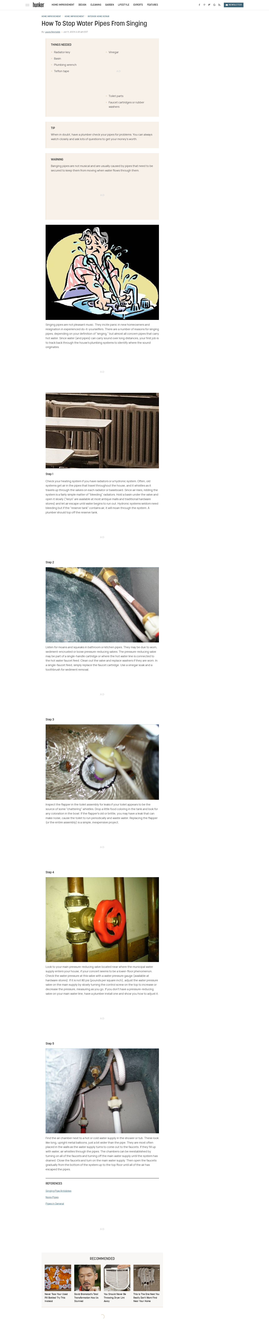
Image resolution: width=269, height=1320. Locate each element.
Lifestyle (123, 5)
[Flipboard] (209, 5)
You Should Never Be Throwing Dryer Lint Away (115, 1298)
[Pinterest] (204, 5)
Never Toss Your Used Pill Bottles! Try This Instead (56, 1298)
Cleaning (95, 5)
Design (82, 5)
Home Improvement (63, 5)
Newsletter (235, 5)
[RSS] (219, 5)
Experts (138, 5)
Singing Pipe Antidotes (58, 1191)
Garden (109, 5)
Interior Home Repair (98, 17)
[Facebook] (199, 5)
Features (152, 5)
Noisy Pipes (52, 1197)
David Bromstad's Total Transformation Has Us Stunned (86, 1298)
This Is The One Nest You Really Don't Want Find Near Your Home (146, 1298)
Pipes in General (55, 1203)
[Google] (214, 5)
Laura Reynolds (52, 32)
